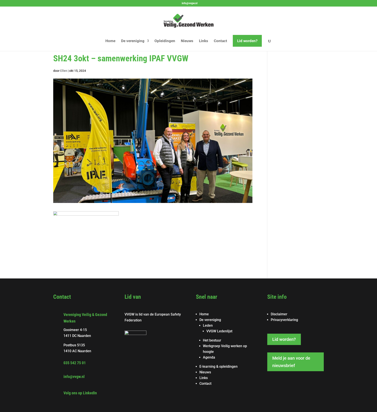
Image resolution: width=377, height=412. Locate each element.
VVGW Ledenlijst (219, 331)
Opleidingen (164, 41)
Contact (220, 41)
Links (203, 41)
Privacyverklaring (284, 320)
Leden (208, 325)
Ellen (63, 70)
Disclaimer (279, 314)
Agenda (209, 357)
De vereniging (132, 41)
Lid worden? (247, 41)
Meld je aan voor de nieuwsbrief (291, 361)
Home (110, 41)
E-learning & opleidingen (218, 366)
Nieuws (187, 41)
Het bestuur (212, 340)
